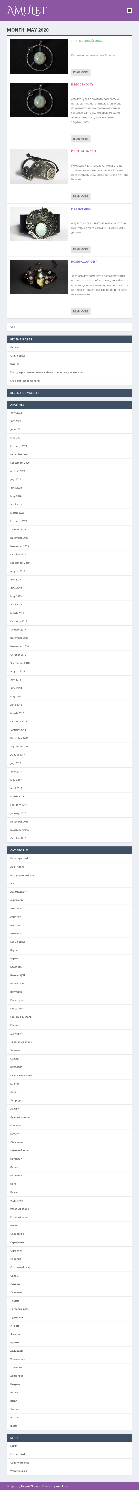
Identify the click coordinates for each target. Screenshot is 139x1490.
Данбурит (16, 1033)
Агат (13, 883)
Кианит (14, 1083)
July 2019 (15, 579)
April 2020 (16, 504)
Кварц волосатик (21, 1075)
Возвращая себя (84, 261)
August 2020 (17, 471)
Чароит (15, 1392)
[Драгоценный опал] (39, 56)
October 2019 (18, 554)
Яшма (13, 1425)
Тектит (14, 1300)
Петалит (15, 347)
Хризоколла (17, 1359)
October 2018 (18, 654)
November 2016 (19, 830)
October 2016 (18, 838)
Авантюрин (17, 866)
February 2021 (18, 446)
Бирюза (14, 958)
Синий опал (17, 355)
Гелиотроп (17, 1000)
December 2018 (19, 637)
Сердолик (16, 1250)
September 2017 (19, 746)
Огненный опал (19, 1150)
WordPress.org (18, 1471)
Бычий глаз (17, 983)
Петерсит (16, 1158)
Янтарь (14, 1417)
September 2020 (19, 462)
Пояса (14, 1192)
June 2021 (16, 429)
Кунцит (14, 364)
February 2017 (18, 804)
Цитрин (15, 1384)
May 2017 (16, 779)
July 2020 (15, 479)
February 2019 (18, 621)
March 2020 (17, 512)
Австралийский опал (23, 875)
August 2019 (17, 571)
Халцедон (16, 1350)
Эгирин (14, 1409)
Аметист (15, 916)
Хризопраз (16, 1375)
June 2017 (16, 771)
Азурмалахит (18, 891)
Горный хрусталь (21, 1016)
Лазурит (15, 1108)
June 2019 (16, 587)
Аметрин (15, 925)
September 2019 (19, 562)
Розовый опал (19, 1217)
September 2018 (19, 663)
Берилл (14, 950)
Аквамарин (17, 900)
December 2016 (19, 821)
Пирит (14, 1167)
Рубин (14, 1225)
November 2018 (19, 646)
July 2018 (15, 679)
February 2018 (18, 721)
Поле (13, 1183)
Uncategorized (19, 858)
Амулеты (15, 933)
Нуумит (15, 1133)
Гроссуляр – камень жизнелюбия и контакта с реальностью (47, 372)
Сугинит (15, 1284)
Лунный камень (19, 1117)
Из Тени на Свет (84, 151)
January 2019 (18, 629)
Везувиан (16, 992)
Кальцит (15, 1058)
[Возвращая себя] (39, 277)
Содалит (15, 1258)
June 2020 (16, 487)
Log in (13, 1445)
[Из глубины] (39, 224)
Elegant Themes (30, 1486)
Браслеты (16, 966)
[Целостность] (39, 100)
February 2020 (18, 521)
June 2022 (16, 412)
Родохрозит (17, 1200)
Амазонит (16, 908)
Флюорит (16, 1334)
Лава (13, 1092)
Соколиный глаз (20, 1267)
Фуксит (14, 1342)
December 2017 (19, 738)
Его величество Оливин (25, 380)
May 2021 (16, 437)
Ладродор (16, 1100)
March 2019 (17, 613)
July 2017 (15, 763)
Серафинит (17, 1242)
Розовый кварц (19, 1208)
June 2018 (16, 688)
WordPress (62, 1486)
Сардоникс (17, 1233)
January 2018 (18, 729)
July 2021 (15, 421)
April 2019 (16, 604)
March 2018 (17, 713)
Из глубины (81, 209)
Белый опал (17, 941)
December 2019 (19, 537)
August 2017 (17, 754)
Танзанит (16, 1292)
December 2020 (19, 454)
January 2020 (18, 529)
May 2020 (16, 496)
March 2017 (17, 796)
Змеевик (15, 1050)
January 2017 (18, 813)
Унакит (14, 1325)
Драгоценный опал (87, 41)
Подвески (16, 1175)
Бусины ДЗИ (17, 975)
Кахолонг (16, 1066)
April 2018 (16, 704)
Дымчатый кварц (21, 1042)
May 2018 (16, 696)
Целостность (82, 84)
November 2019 (19, 546)
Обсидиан (16, 1142)
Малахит (16, 1125)
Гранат (14, 1025)
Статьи (14, 1275)
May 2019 (16, 596)
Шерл (13, 1400)
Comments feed (19, 1462)
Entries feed (17, 1454)
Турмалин (16, 1317)
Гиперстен (16, 1008)
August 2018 (17, 671)
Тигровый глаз (19, 1309)
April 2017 (16, 788)
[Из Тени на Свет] (39, 166)
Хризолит (16, 1367)
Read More (80, 72)
